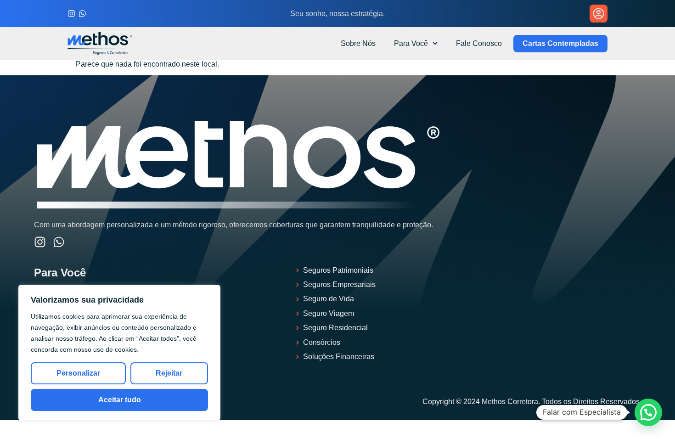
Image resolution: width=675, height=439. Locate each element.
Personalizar (78, 373)
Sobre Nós (358, 43)
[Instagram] (71, 13)
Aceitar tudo (119, 400)
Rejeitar (169, 373)
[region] (119, 353)
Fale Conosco (479, 43)
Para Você (411, 43)
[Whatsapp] (82, 13)
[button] (648, 412)
